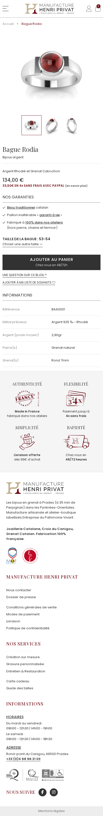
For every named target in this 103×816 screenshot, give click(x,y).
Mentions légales (51, 811)
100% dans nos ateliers (44, 222)
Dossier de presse (21, 597)
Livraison (13, 621)
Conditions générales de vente (31, 607)
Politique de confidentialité (28, 628)
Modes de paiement (23, 614)
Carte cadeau (17, 681)
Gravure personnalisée (25, 664)
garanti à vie (49, 215)
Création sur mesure (23, 657)
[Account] (87, 9)
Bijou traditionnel (21, 207)
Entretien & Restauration (25, 671)
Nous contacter (18, 590)
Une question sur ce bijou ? (24, 275)
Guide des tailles (19, 688)
